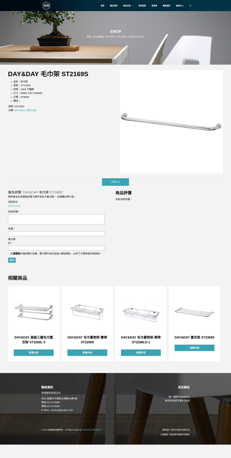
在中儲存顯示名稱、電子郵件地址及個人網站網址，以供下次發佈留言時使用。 (56, 253)
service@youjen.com (62, 410)
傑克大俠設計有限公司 (180, 430)
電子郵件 (11, 241)
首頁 (89, 37)
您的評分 (13, 202)
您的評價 (13, 211)
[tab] (115, 182)
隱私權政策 (96, 430)
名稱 (11, 228)
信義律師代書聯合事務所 (179, 434)
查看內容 (33, 311)
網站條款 (87, 430)
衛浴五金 (31, 110)
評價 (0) (115, 182)
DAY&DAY (110, 37)
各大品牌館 (98, 37)
